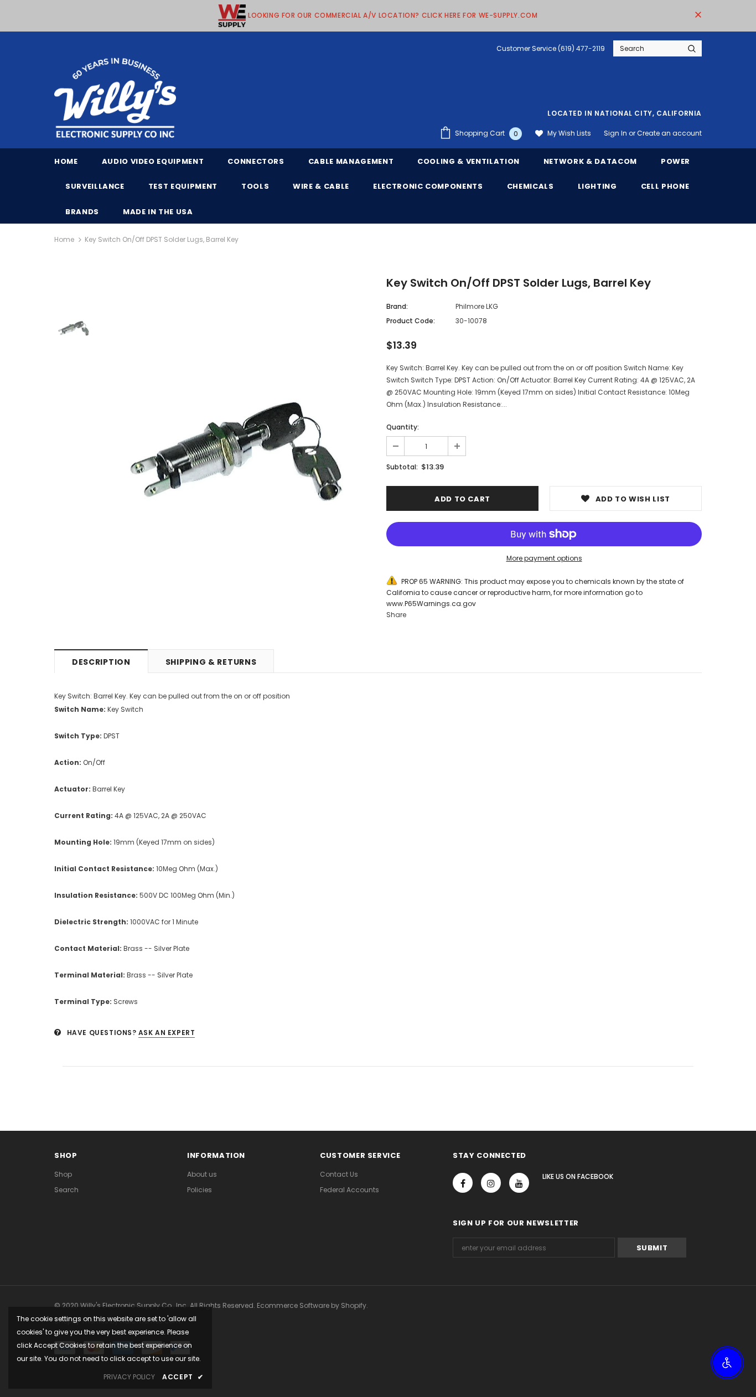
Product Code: (410, 320)
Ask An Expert (166, 1032)
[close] (697, 15)
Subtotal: (402, 467)
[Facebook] (463, 1183)
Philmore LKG (476, 306)
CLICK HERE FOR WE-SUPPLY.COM (480, 15)
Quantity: (402, 427)
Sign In (616, 133)
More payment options (544, 558)
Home (64, 239)
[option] (237, 452)
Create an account (669, 133)
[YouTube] (519, 1183)
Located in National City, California (624, 113)
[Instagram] (491, 1183)
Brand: (397, 306)
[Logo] (115, 98)
